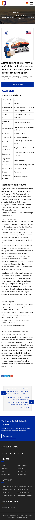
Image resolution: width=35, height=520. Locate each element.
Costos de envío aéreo (25, 495)
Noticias (20, 468)
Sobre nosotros (22, 465)
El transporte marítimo (8, 486)
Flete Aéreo (5, 492)
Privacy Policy (22, 474)
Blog (2, 471)
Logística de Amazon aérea (8, 495)
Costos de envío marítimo (21, 17)
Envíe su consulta (17, 84)
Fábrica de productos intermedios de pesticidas (9, 507)
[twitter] (10, 453)
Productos (10, 17)
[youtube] (14, 453)
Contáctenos (7, 436)
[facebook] (2, 453)
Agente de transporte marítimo (24, 486)
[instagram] (18, 453)
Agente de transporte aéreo (24, 492)
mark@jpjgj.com (22, 517)
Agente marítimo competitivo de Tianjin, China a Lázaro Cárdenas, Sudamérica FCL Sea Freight (17, 391)
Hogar (3, 17)
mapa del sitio (5, 474)
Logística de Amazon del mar (9, 489)
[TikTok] (22, 453)
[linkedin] (6, 453)
